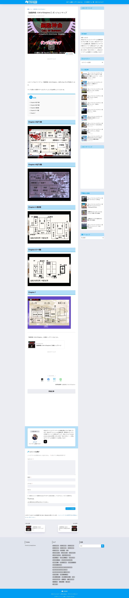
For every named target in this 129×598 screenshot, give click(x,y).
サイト (29, 489)
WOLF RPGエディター (66, 555)
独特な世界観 (61, 581)
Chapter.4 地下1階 (34, 102)
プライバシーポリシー (73, 594)
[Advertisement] (51, 70)
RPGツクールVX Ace (57, 555)
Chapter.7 (32, 113)
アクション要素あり (63, 557)
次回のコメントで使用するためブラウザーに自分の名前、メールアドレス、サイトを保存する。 (51, 495)
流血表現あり (55, 581)
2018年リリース (56, 550)
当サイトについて (99, 2)
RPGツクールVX (72, 552)
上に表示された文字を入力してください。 (38, 502)
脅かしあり (68, 581)
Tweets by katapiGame (30, 545)
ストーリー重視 (55, 562)
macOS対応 (62, 550)
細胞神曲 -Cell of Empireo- (68, 384)
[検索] (102, 545)
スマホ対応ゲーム (63, 562)
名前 (29, 477)
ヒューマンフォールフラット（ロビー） (60, 569)
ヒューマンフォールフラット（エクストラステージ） (62, 567)
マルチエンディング (56, 579)
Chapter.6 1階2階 (34, 107)
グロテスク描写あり (56, 560)
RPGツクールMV (64, 552)
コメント (31, 459)
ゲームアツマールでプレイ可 (67, 560)
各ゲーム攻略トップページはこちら (75, 2)
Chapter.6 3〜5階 (34, 110)
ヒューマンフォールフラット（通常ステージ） (61, 572)
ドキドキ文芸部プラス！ (57, 564)
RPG (67, 550)
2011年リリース (56, 545)
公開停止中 (64, 579)
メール (30, 483)
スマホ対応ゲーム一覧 (89, 2)
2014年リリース (71, 545)
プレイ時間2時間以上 (64, 574)
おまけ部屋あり (55, 557)
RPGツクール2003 (56, 552)
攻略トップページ (70, 579)
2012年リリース (63, 545)
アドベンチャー (72, 557)
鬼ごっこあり (55, 584)
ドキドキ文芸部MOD (72, 562)
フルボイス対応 (55, 574)
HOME (65, 591)
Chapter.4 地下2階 (34, 105)
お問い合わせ (63, 594)
